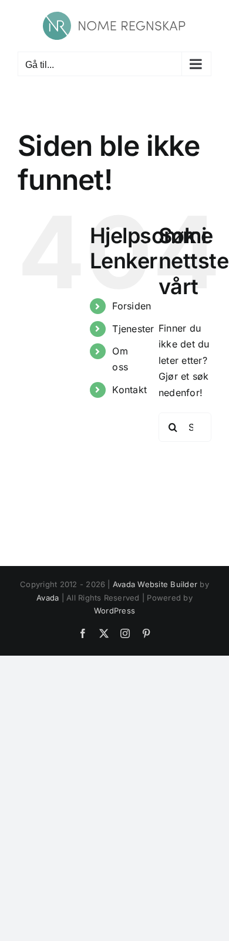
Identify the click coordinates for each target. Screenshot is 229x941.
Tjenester (133, 329)
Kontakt (129, 390)
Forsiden (131, 306)
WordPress (114, 610)
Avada (47, 597)
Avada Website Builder (155, 584)
